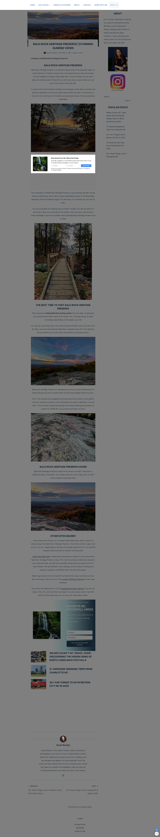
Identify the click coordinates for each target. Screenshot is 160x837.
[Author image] (45, 53)
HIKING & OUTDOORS (62, 5)
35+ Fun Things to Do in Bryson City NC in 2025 (70, 684)
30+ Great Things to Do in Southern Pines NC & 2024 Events (44, 789)
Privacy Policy (80, 824)
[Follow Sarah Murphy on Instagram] (63, 775)
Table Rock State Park (41, 557)
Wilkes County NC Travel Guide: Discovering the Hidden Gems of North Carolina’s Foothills (71, 657)
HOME (32, 5)
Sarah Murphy (52, 53)
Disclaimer (80, 828)
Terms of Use (80, 831)
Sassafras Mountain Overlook (72, 589)
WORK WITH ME (100, 5)
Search (106, 97)
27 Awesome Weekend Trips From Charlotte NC (71, 671)
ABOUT (77, 5)
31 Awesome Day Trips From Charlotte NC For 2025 (115, 146)
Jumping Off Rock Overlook (73, 579)
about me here (118, 43)
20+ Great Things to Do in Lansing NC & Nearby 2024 (82, 789)
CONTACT (87, 5)
